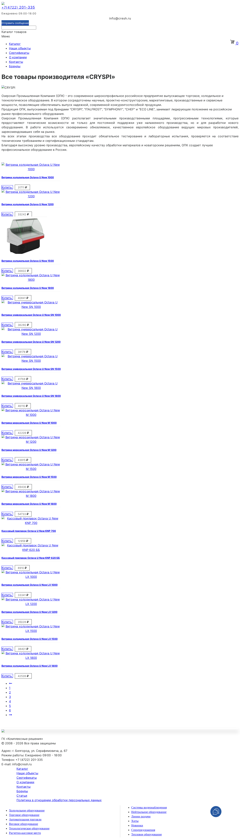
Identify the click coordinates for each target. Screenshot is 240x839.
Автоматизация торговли (25, 819)
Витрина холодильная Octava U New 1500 (28, 260)
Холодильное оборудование (27, 810)
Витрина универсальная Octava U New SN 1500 (31, 368)
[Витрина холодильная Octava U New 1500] (24, 253)
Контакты (16, 62)
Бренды (14, 66)
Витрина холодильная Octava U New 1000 (28, 177)
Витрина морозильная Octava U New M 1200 (29, 449)
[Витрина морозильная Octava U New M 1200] (31, 442)
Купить (7, 187)
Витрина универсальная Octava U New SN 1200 (31, 341)
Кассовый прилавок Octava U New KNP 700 (29, 530)
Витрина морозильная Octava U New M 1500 (29, 476)
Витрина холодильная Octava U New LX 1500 (30, 638)
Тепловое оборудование (146, 834)
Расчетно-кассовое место (25, 833)
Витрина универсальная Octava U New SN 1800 (31, 395)
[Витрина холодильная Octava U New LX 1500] (31, 631)
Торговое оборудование (24, 815)
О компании (18, 57)
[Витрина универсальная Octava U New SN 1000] (31, 307)
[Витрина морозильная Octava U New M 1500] (31, 469)
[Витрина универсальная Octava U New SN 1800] (31, 388)
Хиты (135, 821)
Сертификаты (19, 53)
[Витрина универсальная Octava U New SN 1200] (31, 334)
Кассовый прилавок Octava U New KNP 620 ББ (31, 557)
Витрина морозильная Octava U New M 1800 (29, 503)
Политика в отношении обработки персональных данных (59, 800)
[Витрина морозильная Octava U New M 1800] (31, 496)
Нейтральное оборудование (148, 812)
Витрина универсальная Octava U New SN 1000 (31, 314)
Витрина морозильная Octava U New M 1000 (29, 422)
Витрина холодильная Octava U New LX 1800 (30, 665)
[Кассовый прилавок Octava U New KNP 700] (31, 523)
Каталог (15, 44)
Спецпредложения (143, 830)
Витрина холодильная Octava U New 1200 (28, 204)
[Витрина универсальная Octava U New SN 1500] (31, 361)
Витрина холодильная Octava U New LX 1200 (29, 611)
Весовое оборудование (23, 824)
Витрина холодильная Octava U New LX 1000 (30, 584)
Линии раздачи (141, 816)
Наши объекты (20, 48)
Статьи (21, 795)
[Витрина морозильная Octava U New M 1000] (31, 415)
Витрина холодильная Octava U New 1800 (28, 287)
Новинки (137, 825)
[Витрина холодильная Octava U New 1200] (31, 196)
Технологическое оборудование (29, 828)
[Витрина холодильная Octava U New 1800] (31, 280)
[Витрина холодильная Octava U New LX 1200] (31, 604)
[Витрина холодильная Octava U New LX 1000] (31, 577)
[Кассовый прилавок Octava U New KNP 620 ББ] (31, 550)
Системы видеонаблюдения (149, 807)
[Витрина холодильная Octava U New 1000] (31, 169)
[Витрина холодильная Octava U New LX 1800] (31, 658)
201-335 (18, 7)
